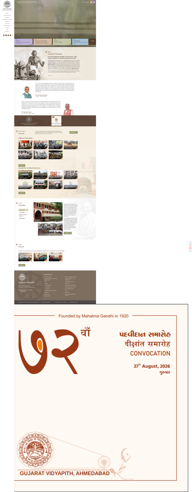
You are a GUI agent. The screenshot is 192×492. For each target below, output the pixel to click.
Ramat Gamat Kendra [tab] (22, 215)
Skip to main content (85, 2)
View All (21, 165)
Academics (7, 17)
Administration (7, 15)
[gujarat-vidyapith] (22, 277)
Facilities (7, 23)
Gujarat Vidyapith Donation (70, 276)
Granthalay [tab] (22, 210)
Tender (46, 283)
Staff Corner (67, 283)
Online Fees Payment (69, 281)
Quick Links (47, 294)
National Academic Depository (51, 290)
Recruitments (7, 25)
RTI (45, 281)
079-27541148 (23, 290)
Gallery (7, 27)
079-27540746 (29, 290)
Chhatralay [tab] (22, 212)
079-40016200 (23, 291)
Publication (47, 288)
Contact (7, 31)
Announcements (48, 285)
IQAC (66, 290)
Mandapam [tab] (22, 218)
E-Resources (47, 287)
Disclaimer (47, 292)
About (7, 13)
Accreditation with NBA (73, 302)
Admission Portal (48, 276)
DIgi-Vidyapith (47, 295)
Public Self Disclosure (69, 288)
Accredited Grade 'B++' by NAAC (61, 302)
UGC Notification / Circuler (70, 287)
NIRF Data (67, 292)
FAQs (7, 29)
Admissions (73, 132)
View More (50, 75)
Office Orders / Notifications (70, 285)
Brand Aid (48, 302)
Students (7, 21)
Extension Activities (7, 19)
